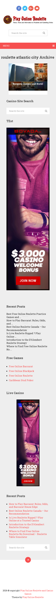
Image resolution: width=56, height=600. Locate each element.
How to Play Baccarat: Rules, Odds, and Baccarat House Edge (28, 505)
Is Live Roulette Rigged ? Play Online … (23, 335)
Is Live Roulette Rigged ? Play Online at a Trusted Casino (26, 519)
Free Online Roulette (21, 375)
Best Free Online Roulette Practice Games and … (26, 315)
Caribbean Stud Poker (21, 380)
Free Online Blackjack (21, 370)
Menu (6, 46)
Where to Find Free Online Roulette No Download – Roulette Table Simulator (28, 534)
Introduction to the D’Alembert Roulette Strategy (24, 341)
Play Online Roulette (33, 597)
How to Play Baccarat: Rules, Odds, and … (26, 322)
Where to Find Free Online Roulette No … (26, 348)
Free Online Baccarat (21, 366)
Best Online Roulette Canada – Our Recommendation (26, 328)
